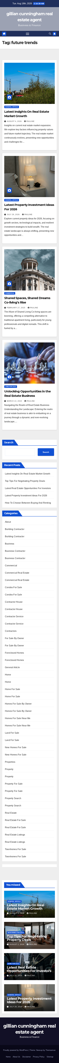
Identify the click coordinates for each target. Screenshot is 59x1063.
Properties (10, 762)
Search (8, 442)
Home (8, 674)
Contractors (10, 631)
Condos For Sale (13, 587)
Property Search (13, 798)
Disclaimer (26, 1057)
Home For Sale (12, 689)
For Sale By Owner (14, 638)
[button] (50, 34)
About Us (16, 1057)
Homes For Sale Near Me (17, 718)
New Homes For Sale (15, 747)
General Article (11, 107)
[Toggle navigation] (28, 34)
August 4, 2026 (14, 121)
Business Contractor (15, 551)
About (8, 522)
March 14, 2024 (15, 401)
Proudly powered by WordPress (16, 1050)
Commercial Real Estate (17, 573)
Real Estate (11, 813)
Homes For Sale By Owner (18, 704)
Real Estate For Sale (15, 820)
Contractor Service (14, 616)
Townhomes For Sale (15, 849)
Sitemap (50, 1057)
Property (9, 769)
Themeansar (50, 1050)
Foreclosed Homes (14, 653)
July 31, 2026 (16, 976)
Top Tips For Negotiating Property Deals (25, 481)
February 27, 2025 (16, 308)
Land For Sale (10, 386)
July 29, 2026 (13, 214)
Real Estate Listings (15, 835)
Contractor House (14, 602)
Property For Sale (14, 784)
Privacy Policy (38, 1057)
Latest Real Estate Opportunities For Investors (28, 488)
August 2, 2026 (17, 944)
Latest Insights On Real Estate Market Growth (27, 474)
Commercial (9, 293)
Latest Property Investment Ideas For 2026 (26, 495)
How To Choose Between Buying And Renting (28, 503)
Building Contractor (14, 529)
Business (9, 544)
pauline (30, 121)
